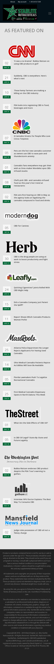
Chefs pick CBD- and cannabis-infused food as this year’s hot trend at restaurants (31, 183)
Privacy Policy (40, 589)
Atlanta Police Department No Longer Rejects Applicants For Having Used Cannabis (31, 351)
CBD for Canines (21, 226)
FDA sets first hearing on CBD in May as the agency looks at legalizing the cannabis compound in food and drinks (32, 198)
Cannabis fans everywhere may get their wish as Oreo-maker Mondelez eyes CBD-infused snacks (32, 168)
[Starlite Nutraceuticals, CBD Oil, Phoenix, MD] (12, 656)
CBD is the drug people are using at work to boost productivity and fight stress (31, 259)
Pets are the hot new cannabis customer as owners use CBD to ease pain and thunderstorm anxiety (32, 153)
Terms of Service (9, 592)
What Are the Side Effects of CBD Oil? (31, 423)
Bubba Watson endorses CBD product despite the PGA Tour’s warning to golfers (31, 471)
